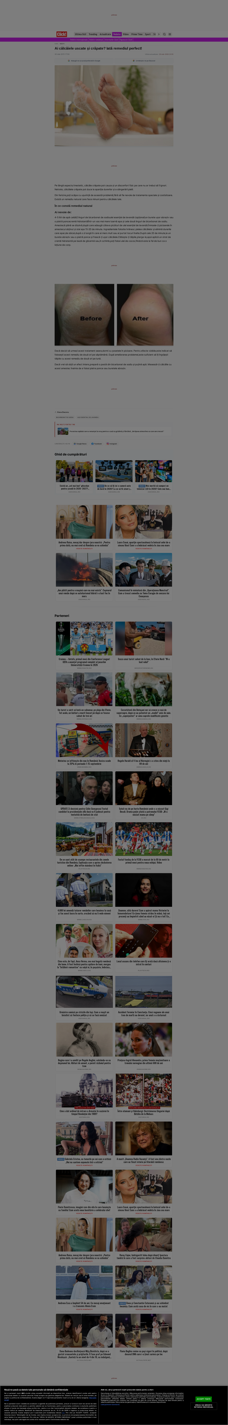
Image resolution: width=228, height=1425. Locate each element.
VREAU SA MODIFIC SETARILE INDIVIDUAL (203, 1406)
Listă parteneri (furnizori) (110, 1404)
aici (63, 1413)
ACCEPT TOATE (204, 1399)
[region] (114, 1405)
